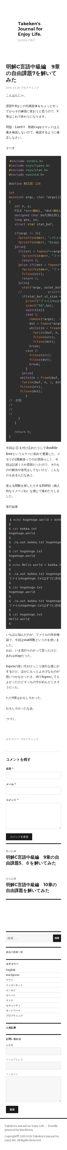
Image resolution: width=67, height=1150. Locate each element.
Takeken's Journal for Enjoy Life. (30, 29)
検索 (57, 938)
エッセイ (11, 990)
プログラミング (30, 87)
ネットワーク (13, 1010)
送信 (12, 1109)
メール (11, 784)
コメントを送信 (19, 836)
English (10, 970)
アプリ (9, 980)
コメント (12, 800)
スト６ (9, 1000)
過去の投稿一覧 (14, 952)
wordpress (12, 975)
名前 (9, 768)
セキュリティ (13, 1005)
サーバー (11, 995)
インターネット (14, 985)
